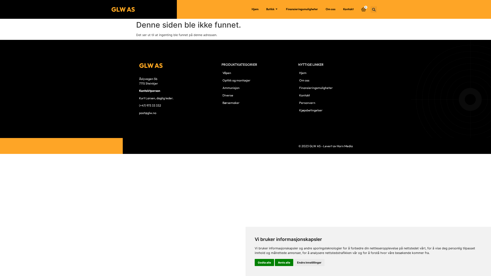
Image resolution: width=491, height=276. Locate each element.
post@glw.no (147, 113)
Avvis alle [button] (284, 262)
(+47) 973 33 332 (150, 105)
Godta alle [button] (264, 262)
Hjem (255, 9)
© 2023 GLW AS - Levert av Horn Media (325, 146)
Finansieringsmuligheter (302, 9)
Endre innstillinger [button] (309, 262)
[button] (374, 9)
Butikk (270, 9)
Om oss (330, 9)
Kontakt (348, 9)
